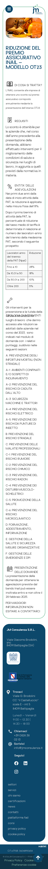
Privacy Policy (13, 860)
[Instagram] (16, 771)
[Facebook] (16, 763)
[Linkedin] (25, 763)
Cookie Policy (33, 860)
